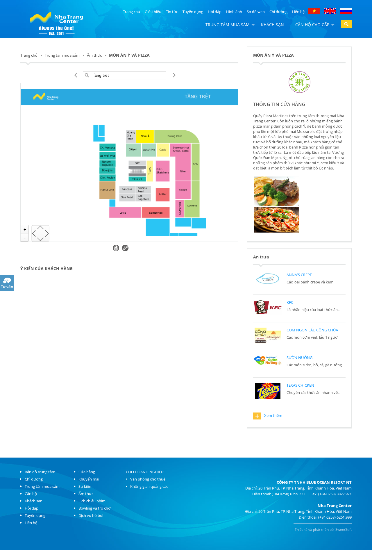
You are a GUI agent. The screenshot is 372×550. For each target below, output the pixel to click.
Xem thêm (268, 415)
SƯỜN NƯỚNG (299, 357)
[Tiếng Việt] (314, 10)
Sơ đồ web (256, 11)
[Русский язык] (346, 10)
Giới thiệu (153, 11)
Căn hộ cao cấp (312, 24)
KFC (290, 302)
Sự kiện (84, 486)
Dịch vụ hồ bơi (90, 515)
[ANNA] (267, 280)
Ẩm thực (94, 55)
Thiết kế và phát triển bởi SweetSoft (323, 529)
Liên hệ (298, 11)
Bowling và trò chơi (94, 508)
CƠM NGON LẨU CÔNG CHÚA (312, 330)
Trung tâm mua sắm (227, 24)
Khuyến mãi (88, 479)
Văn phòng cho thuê (147, 479)
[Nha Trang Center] (56, 22)
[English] (330, 10)
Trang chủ (131, 11)
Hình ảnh (234, 11)
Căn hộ (31, 493)
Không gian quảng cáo (149, 486)
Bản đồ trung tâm (40, 471)
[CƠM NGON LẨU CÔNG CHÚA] (267, 336)
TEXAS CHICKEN (300, 385)
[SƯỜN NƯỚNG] (267, 363)
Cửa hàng (86, 471)
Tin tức (172, 11)
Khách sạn (272, 24)
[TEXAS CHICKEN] (267, 391)
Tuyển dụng (193, 11)
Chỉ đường (278, 11)
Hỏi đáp (214, 11)
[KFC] (267, 308)
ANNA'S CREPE (299, 274)
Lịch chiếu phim (91, 500)
